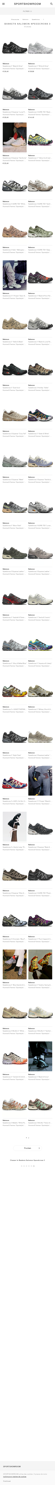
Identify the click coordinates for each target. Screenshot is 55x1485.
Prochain (27, 1148)
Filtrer (27, 11)
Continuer (7, 1481)
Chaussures (15, 19)
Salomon (26, 19)
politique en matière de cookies (14, 1477)
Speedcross (36, 19)
